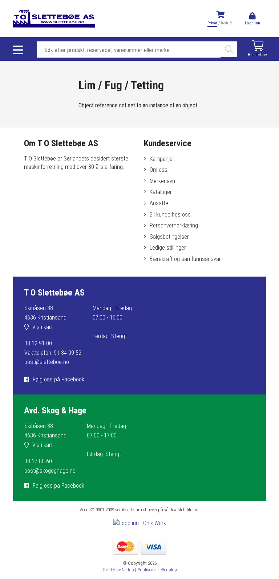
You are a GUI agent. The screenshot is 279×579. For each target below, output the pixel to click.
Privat (212, 23)
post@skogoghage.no (50, 470)
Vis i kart (42, 327)
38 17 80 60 (38, 461)
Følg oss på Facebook (58, 379)
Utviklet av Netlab (117, 569)
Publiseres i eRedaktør (157, 569)
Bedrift (226, 23)
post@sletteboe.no (46, 361)
